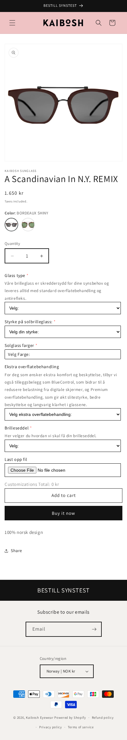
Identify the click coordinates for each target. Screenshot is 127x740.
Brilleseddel (17, 428)
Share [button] (16, 550)
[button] (12, 23)
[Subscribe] (94, 629)
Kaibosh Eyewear (40, 717)
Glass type (15, 275)
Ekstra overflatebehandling (32, 366)
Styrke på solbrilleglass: (28, 321)
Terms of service (81, 727)
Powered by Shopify (70, 717)
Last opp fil (16, 459)
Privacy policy (50, 727)
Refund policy (103, 717)
